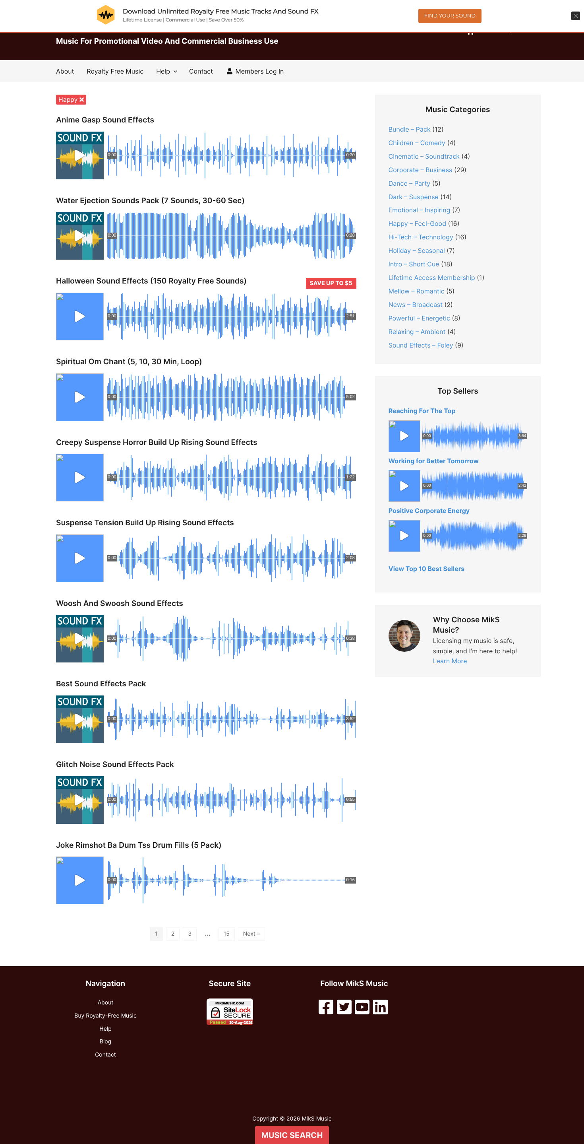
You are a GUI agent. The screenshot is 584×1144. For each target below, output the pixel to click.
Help (163, 71)
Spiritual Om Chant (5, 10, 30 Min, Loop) (129, 361)
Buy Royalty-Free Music (105, 1015)
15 (227, 933)
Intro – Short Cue (414, 264)
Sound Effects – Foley (421, 345)
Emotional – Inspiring (420, 210)
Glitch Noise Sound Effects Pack (115, 764)
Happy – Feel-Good (417, 223)
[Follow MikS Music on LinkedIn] (380, 1007)
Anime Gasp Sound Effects (105, 119)
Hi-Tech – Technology (421, 237)
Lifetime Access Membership (432, 278)
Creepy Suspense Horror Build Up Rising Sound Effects (156, 442)
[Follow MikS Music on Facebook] (326, 1007)
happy (68, 99)
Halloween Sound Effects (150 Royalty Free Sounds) (151, 281)
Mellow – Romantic (417, 291)
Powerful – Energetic (419, 318)
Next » (251, 933)
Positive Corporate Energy (429, 511)
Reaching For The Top (422, 411)
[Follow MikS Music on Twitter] (344, 1007)
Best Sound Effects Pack (101, 683)
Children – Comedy (417, 143)
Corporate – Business (421, 170)
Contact (201, 71)
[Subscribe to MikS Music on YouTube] (362, 1007)
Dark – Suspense (414, 197)
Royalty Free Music (115, 71)
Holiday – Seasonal (417, 250)
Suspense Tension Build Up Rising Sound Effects (145, 522)
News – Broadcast (416, 305)
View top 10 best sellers (427, 569)
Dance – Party (410, 183)
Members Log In (259, 71)
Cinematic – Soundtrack (424, 156)
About (65, 71)
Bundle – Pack (410, 129)
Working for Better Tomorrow (434, 461)
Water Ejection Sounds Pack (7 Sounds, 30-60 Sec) (150, 200)
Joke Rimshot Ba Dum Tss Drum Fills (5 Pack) (139, 845)
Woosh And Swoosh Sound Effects (119, 603)
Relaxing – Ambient (417, 332)
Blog (105, 1041)
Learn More (450, 661)
